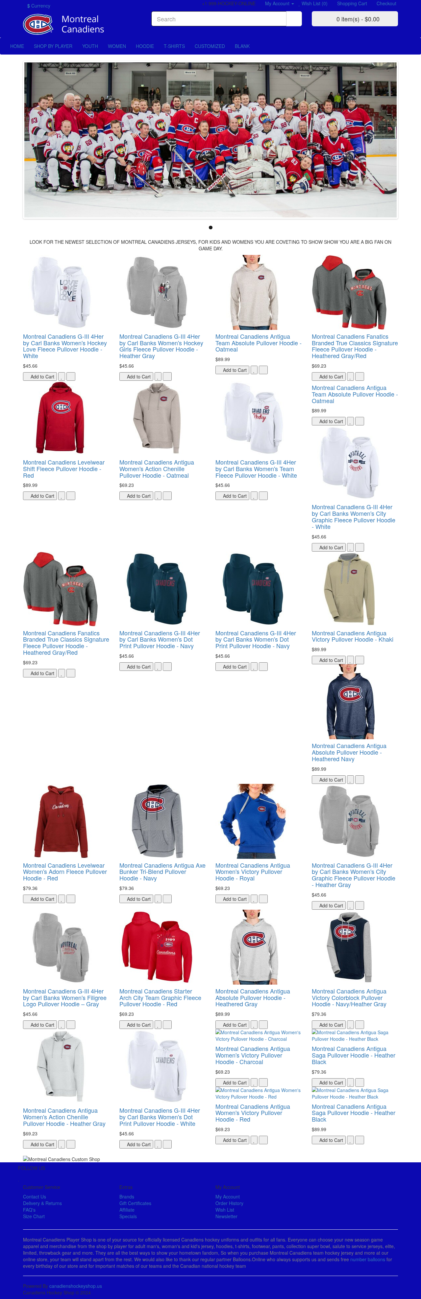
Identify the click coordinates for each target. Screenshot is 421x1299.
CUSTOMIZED (210, 46)
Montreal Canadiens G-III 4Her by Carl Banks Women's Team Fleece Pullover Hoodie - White (256, 468)
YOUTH (90, 46)
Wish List (224, 1209)
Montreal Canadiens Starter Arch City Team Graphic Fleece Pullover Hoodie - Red (160, 997)
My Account (227, 1196)
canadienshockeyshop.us (75, 1286)
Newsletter (226, 1216)
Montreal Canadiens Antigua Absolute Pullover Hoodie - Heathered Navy (349, 752)
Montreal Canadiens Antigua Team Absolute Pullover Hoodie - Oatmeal (258, 342)
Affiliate (127, 1209)
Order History (229, 1203)
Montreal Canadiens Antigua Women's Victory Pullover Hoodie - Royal (252, 871)
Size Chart (34, 1216)
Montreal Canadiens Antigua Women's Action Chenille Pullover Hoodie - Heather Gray (64, 1117)
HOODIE (145, 46)
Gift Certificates (135, 1203)
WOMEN (117, 46)
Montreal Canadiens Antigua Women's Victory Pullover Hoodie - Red (252, 1113)
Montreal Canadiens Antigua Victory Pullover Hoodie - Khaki (352, 636)
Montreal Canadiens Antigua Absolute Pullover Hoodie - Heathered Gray (252, 997)
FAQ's (29, 1209)
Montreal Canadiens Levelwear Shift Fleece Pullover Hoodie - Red (64, 468)
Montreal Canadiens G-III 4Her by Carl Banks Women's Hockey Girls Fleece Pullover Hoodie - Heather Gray (161, 346)
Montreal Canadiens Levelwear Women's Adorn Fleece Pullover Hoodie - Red (65, 871)
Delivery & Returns (42, 1203)
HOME (17, 46)
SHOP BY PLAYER (53, 46)
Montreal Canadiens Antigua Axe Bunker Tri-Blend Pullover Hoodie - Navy (162, 871)
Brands (126, 1196)
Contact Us (34, 1196)
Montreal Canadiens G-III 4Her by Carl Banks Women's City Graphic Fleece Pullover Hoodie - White (353, 516)
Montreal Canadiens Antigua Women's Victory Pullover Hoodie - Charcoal (252, 1055)
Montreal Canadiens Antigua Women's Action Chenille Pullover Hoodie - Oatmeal (156, 468)
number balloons (367, 1259)
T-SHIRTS (174, 46)
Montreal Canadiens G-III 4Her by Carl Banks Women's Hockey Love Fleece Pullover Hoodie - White (65, 346)
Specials (128, 1216)
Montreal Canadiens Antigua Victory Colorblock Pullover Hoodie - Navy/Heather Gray (349, 997)
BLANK (242, 46)
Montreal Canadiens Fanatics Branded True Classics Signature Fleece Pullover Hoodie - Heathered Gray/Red (355, 346)
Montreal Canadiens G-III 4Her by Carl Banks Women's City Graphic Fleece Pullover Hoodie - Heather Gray (353, 875)
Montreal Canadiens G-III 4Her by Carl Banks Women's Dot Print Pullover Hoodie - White (159, 1117)
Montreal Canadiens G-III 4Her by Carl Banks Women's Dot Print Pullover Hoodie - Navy (159, 639)
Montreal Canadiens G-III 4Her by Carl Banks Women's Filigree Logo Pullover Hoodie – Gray (65, 997)
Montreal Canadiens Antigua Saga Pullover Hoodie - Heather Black (353, 1055)
